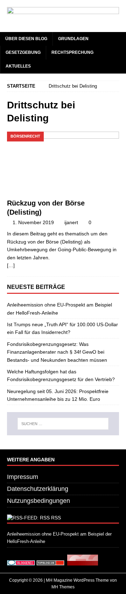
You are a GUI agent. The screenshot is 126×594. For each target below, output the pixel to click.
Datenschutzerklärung (37, 488)
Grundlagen (73, 38)
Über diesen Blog (26, 38)
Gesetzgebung (23, 52)
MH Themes (63, 586)
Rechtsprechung (72, 52)
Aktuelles (18, 66)
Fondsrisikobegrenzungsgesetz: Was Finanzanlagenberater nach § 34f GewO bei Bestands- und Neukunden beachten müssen (57, 352)
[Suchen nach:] (63, 424)
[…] (11, 265)
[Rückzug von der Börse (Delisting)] (63, 163)
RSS (56, 517)
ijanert (71, 222)
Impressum (22, 476)
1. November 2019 (33, 222)
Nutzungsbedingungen (38, 500)
